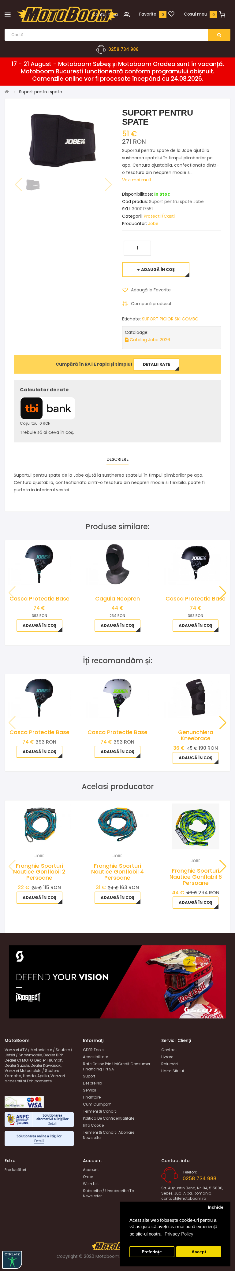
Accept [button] (199, 1252)
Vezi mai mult (136, 180)
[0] (171, 14)
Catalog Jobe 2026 (149, 340)
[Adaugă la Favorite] (31, 836)
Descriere (117, 459)
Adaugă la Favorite (151, 290)
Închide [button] (215, 1207)
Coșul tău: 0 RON (35, 423)
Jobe (153, 223)
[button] (223, 593)
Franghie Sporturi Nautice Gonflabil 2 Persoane (39, 872)
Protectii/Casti (159, 216)
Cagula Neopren (117, 598)
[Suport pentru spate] (33, 184)
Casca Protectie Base (39, 598)
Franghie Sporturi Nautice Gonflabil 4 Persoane (117, 872)
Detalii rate (156, 364)
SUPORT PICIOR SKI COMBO (170, 319)
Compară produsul (151, 304)
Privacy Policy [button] (179, 1233)
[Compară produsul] (47, 836)
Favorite (147, 14)
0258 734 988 (123, 49)
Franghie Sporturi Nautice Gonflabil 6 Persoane (196, 877)
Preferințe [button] (152, 1252)
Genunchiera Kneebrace (195, 735)
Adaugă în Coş (158, 269)
